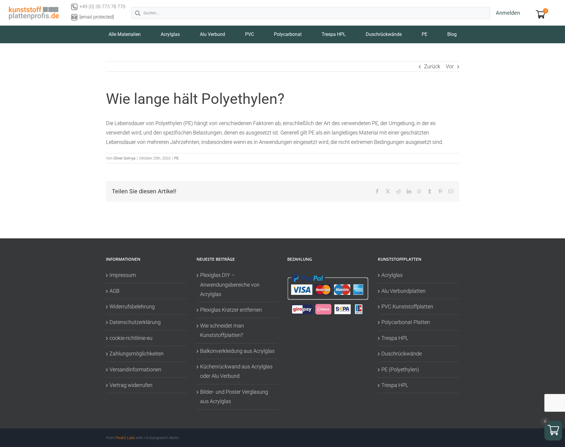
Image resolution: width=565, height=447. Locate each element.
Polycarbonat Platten (405, 322)
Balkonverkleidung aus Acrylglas (237, 351)
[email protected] (96, 17)
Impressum (122, 275)
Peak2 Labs (125, 438)
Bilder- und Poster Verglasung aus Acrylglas (234, 396)
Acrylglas (392, 275)
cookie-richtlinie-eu (130, 338)
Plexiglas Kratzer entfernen (231, 310)
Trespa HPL (394, 338)
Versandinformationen (135, 369)
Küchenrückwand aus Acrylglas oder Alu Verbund (236, 371)
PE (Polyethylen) (400, 369)
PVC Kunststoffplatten (407, 306)
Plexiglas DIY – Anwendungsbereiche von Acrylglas (230, 284)
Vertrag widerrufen (130, 385)
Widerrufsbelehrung (132, 306)
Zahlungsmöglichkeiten (136, 353)
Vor (450, 66)
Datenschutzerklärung (135, 322)
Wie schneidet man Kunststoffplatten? (222, 330)
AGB (114, 291)
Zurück (432, 66)
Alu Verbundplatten (403, 291)
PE (176, 158)
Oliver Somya (124, 158)
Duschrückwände (401, 353)
